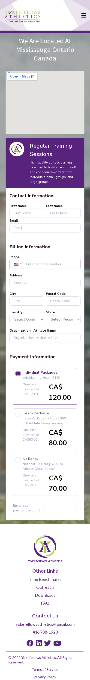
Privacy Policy (45, 676)
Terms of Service (45, 669)
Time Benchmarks (45, 579)
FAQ (45, 602)
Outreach (45, 587)
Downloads (45, 595)
